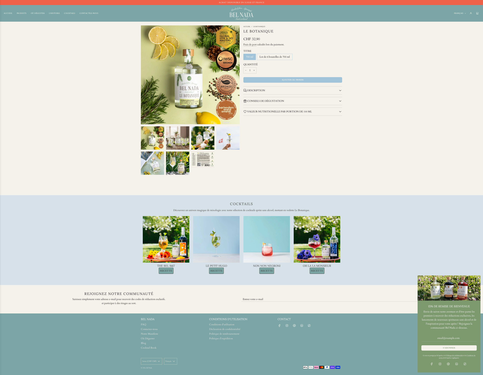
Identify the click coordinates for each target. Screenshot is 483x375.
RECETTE (166, 270)
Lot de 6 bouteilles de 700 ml (274, 57)
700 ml (249, 57)
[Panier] (477, 13)
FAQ (143, 324)
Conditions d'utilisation (221, 324)
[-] (246, 70)
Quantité (250, 64)
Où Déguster (148, 338)
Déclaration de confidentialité (224, 329)
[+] (254, 70)
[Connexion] (471, 13)
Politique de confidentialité (454, 355)
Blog (143, 343)
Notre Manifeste (149, 333)
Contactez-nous (149, 329)
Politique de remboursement (224, 333)
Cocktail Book (148, 347)
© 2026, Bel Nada (146, 368)
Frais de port (250, 44)
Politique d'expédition (221, 338)
